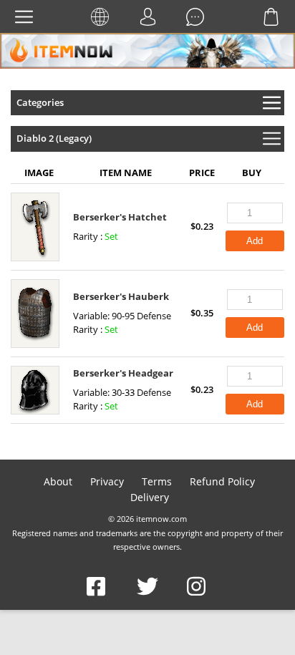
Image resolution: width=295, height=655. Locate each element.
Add (254, 241)
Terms (157, 481)
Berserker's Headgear (123, 373)
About (58, 481)
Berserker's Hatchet (120, 216)
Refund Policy (222, 481)
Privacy (107, 481)
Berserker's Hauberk (121, 296)
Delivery (149, 497)
